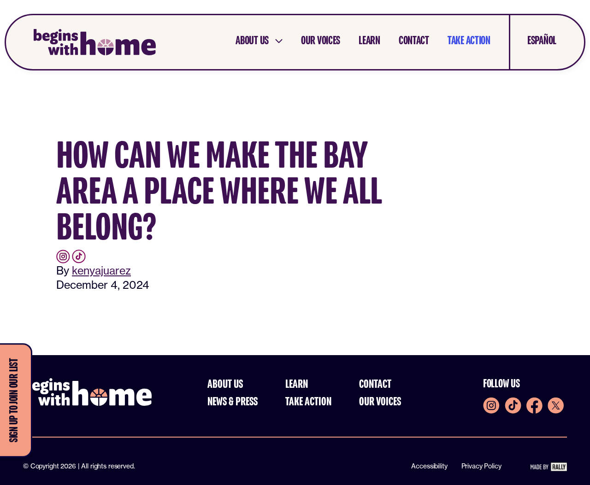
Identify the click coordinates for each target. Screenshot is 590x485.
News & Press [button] (232, 402)
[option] (532, 41)
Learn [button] (296, 384)
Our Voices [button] (380, 402)
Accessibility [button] (429, 466)
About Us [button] (225, 384)
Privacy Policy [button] (481, 466)
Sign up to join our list (14, 400)
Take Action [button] (308, 402)
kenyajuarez (101, 270)
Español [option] (541, 41)
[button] (259, 41)
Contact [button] (375, 384)
